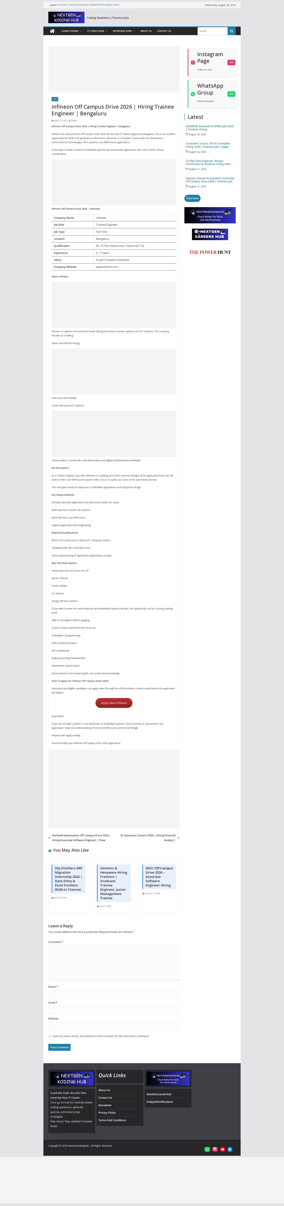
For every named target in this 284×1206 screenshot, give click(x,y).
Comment (55, 942)
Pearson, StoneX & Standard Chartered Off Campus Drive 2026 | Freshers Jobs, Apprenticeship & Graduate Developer (90, 6)
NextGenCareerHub (159, 1094)
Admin (74, 120)
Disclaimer (105, 1105)
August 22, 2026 (197, 151)
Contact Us (164, 30)
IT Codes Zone (95, 30)
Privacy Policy (107, 1112)
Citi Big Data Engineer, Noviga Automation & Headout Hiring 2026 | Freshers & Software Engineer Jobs (209, 162)
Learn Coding (70, 30)
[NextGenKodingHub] (52, 31)
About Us (146, 30)
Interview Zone (122, 30)
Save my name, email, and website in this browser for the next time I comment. (101, 1036)
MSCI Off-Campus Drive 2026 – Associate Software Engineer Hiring (159, 876)
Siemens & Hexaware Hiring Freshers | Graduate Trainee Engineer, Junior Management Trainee (113, 883)
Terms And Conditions (112, 1120)
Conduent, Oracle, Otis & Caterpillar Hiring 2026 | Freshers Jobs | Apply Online (208, 145)
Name (53, 987)
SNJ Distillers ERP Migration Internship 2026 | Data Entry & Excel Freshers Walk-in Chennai (68, 879)
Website (53, 1018)
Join (231, 62)
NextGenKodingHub (78, 1145)
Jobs (55, 99)
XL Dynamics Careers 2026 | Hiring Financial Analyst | (148, 838)
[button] (80, 31)
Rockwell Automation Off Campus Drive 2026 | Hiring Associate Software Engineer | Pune (81, 838)
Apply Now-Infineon (114, 703)
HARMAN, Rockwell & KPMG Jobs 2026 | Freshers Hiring (209, 128)
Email (52, 1002)
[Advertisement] (113, 69)
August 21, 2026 (197, 169)
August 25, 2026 (197, 134)
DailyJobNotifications (160, 1102)
